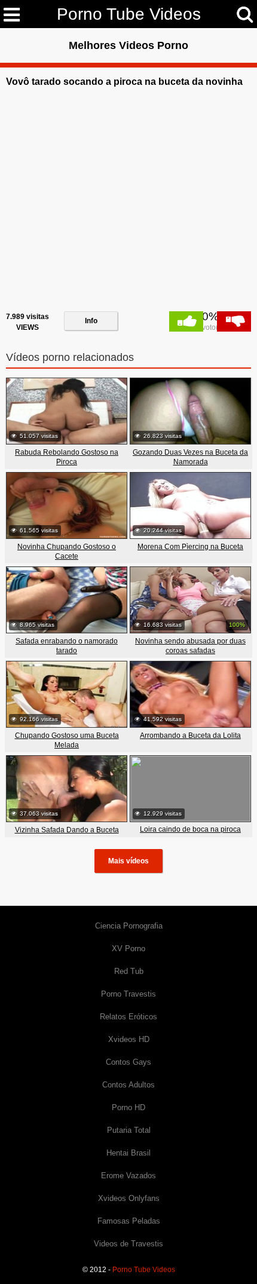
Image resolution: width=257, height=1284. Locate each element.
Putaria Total (129, 1130)
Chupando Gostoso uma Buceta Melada (67, 740)
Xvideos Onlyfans (129, 1198)
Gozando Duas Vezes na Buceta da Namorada (190, 457)
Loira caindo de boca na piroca (190, 829)
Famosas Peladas (128, 1220)
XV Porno (128, 948)
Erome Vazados (128, 1175)
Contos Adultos (128, 1084)
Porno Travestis (128, 993)
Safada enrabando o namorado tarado (67, 646)
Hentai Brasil (128, 1152)
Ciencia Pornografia (129, 925)
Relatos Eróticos (128, 1016)
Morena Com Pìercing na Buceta (190, 547)
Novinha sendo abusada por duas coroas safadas (190, 646)
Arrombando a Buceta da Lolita (190, 735)
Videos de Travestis (128, 1243)
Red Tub (128, 971)
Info (91, 321)
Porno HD (128, 1107)
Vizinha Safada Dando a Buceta (67, 830)
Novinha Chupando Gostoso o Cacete (66, 551)
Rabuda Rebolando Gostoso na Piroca (66, 457)
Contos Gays (128, 1062)
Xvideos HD (128, 1039)
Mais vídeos (128, 861)
